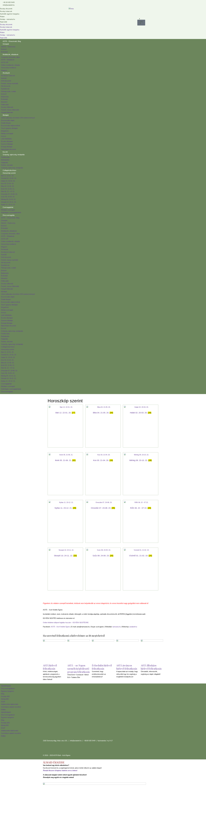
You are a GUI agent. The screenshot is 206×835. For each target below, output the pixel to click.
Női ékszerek (5, 86)
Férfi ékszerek (6, 81)
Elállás (3, 709)
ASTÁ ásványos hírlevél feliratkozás (126, 667)
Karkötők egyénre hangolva (9, 14)
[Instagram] (51, 748)
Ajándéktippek (6, 686)
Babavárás (5, 97)
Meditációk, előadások (10, 54)
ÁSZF (3, 702)
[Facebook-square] (45, 748)
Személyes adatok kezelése (11, 707)
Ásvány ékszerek (6, 9)
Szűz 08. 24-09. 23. (8, 197)
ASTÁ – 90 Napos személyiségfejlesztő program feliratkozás (78, 668)
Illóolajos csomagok (8, 210)
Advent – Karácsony (8, 47)
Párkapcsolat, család (8, 91)
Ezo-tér (5, 152)
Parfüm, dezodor (7, 165)
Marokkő (4, 102)
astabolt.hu (133, 627)
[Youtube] (57, 748)
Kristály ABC (5, 696)
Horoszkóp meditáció (8, 68)
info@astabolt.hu (76, 741)
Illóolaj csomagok (7, 133)
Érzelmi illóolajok (7, 141)
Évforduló (4, 52)
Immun (3, 136)
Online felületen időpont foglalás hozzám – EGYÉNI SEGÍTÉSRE (66, 622)
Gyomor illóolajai (7, 144)
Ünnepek (6, 44)
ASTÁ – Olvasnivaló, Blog (12, 41)
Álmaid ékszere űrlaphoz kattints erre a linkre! (60, 770)
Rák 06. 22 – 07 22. (8, 191)
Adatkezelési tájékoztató (9, 704)
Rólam (2, 16)
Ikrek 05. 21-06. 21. (8, 189)
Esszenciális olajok (7, 120)
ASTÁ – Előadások (7, 60)
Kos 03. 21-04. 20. (7, 183)
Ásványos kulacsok (8, 75)
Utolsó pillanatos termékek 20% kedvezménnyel (18, 118)
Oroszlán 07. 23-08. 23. (9, 194)
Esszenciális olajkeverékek (10, 125)
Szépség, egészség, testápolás (14, 154)
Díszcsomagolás (9, 215)
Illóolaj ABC (5, 699)
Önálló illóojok (6, 123)
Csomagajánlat (8, 207)
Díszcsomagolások (8, 688)
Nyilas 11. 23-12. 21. (8, 204)
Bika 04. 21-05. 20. (7, 186)
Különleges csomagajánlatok (11, 212)
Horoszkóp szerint (9, 173)
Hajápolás (4, 162)
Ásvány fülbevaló (7, 107)
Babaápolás (5, 160)
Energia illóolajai (6, 147)
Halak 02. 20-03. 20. (8, 181)
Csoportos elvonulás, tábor (10, 57)
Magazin (4, 70)
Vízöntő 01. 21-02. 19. (8, 178)
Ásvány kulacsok (6, 11)
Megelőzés (5, 131)
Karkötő (4, 78)
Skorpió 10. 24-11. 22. (8, 202)
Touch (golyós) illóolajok (9, 128)
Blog (2, 694)
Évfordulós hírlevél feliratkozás (102, 667)
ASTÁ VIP (4, 62)
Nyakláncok (5, 89)
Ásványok (6, 73)
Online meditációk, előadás (10, 65)
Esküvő (3, 49)
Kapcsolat (3, 22)
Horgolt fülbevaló (7, 112)
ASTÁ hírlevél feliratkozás (50, 667)
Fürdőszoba (5, 157)
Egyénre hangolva (7, 691)
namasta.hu (116, 627)
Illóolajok (6, 115)
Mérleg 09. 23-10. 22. (8, 199)
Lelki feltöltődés (6, 139)
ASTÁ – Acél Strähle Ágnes (60, 627)
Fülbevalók (5, 104)
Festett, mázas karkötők (9, 83)
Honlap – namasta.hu (7, 19)
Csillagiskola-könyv (9, 170)
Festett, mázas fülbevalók (10, 110)
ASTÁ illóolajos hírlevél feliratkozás (151, 667)
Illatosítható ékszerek (8, 149)
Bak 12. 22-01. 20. (7, 176)
